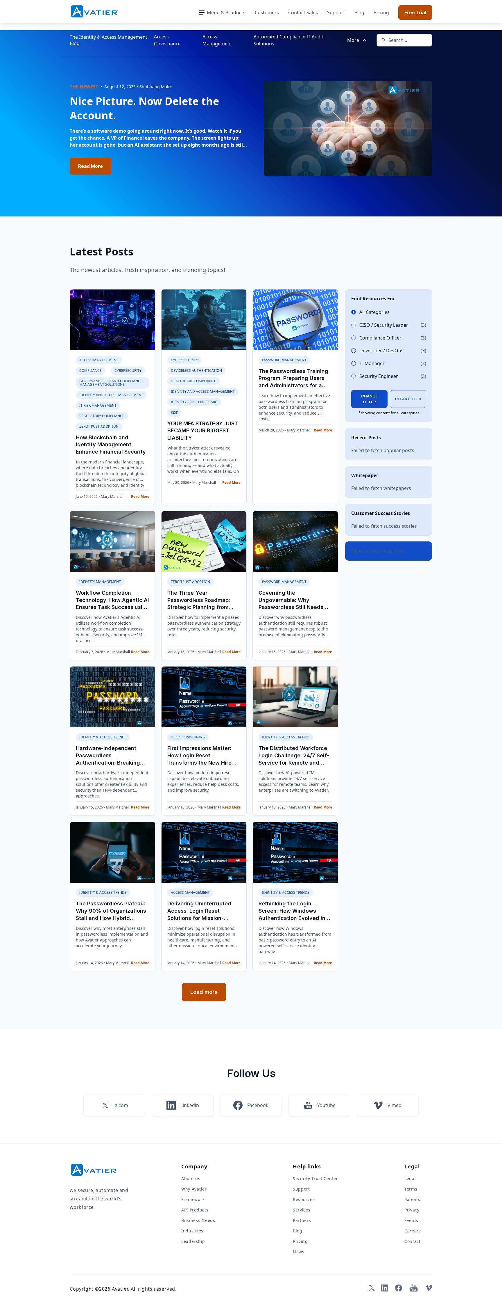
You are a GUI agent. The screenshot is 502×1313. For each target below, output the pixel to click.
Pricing (381, 12)
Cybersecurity (127, 370)
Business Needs (198, 1220)
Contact (412, 1241)
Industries (192, 1231)
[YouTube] (413, 1288)
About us (190, 1178)
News (298, 1252)
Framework (193, 1199)
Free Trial (415, 12)
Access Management (217, 40)
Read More (90, 166)
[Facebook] (398, 1287)
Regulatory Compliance (101, 415)
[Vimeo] (428, 1287)
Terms (410, 1189)
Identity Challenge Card (194, 401)
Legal (410, 1178)
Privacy (411, 1210)
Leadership (193, 1241)
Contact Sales (303, 12)
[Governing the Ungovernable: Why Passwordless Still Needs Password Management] (295, 541)
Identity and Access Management (111, 394)
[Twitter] (370, 1288)
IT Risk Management (97, 405)
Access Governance (167, 40)
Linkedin (189, 1105)
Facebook (257, 1105)
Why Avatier (194, 1189)
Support (336, 12)
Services (302, 1210)
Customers (267, 12)
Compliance (90, 370)
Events (411, 1220)
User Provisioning (188, 737)
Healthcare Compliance (193, 381)
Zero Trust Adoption (99, 426)
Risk (174, 412)
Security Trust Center (315, 1178)
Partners (302, 1220)
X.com (121, 1105)
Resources (304, 1199)
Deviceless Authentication (196, 370)
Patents (412, 1199)
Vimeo (394, 1105)
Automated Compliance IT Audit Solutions (288, 40)
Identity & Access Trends (103, 737)
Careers (412, 1231)
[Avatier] (94, 11)
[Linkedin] (384, 1287)
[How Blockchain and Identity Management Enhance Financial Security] (112, 319)
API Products (194, 1210)
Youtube (326, 1105)
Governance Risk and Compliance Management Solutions (110, 383)
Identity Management (100, 581)
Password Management (284, 360)
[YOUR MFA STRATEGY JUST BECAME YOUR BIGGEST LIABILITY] (204, 319)
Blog (359, 12)
